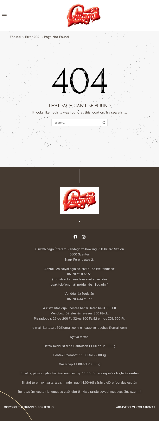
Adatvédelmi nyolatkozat (135, 407)
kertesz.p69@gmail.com (61, 328)
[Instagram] (84, 237)
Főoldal (15, 37)
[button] (4, 15)
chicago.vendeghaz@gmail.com (103, 328)
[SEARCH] (104, 122)
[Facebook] (75, 237)
